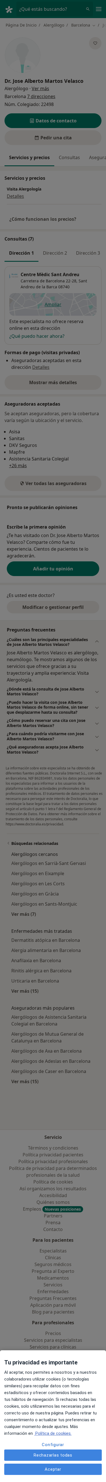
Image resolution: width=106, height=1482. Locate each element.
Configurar (53, 1444)
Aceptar (53, 1469)
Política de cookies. (53, 1433)
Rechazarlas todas (53, 1455)
